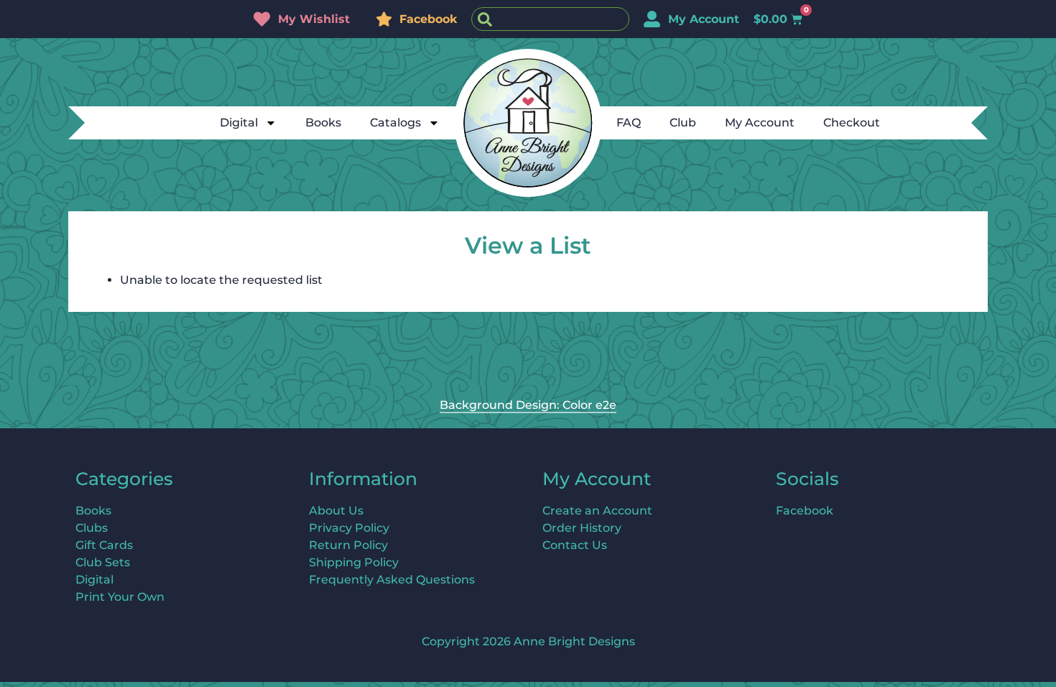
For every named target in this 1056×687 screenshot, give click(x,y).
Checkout (851, 122)
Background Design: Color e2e (528, 405)
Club (683, 122)
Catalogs (395, 122)
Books (323, 122)
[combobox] (550, 19)
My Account (760, 122)
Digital (239, 122)
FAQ (628, 122)
